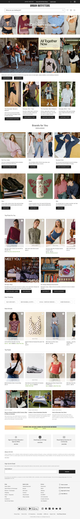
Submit (67, 471)
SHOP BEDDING (26, 291)
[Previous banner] (9, 1)
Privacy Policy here (62, 477)
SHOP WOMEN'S (7, 78)
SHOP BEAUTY (45, 291)
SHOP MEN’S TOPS (64, 117)
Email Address (8, 468)
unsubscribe (7, 478)
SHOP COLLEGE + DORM (12, 291)
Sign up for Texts (65, 490)
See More (7, 457)
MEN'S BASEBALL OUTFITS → (27, 302)
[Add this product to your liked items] (22, 220)
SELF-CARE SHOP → (11, 302)
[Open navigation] (74, 10)
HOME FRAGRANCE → (65, 302)
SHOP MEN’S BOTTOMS (47, 117)
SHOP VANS (6, 208)
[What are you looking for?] (63, 10)
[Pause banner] (74, 1)
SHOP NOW (53, 1)
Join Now (16, 444)
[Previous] (6, 236)
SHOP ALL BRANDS (40, 128)
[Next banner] (71, 1)
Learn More (40, 442)
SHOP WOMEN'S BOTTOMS (12, 118)
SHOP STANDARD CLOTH (63, 166)
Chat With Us (64, 493)
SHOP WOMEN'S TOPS (29, 117)
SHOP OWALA (33, 208)
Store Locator (64, 484)
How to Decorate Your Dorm (59, 412)
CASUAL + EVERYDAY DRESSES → (47, 302)
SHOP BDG (32, 166)
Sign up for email (65, 487)
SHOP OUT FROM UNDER (9, 166)
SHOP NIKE (60, 208)
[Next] (73, 236)
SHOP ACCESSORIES (59, 291)
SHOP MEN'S (18, 78)
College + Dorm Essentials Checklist (37, 412)
